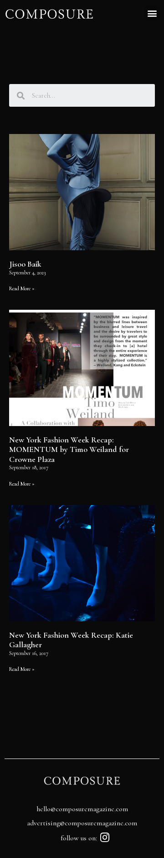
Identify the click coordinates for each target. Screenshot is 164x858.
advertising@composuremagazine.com (82, 823)
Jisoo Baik (25, 264)
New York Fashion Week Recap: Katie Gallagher (71, 640)
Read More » (22, 288)
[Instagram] (105, 837)
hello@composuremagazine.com (82, 808)
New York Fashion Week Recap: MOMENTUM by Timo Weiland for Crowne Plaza (69, 449)
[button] (151, 12)
